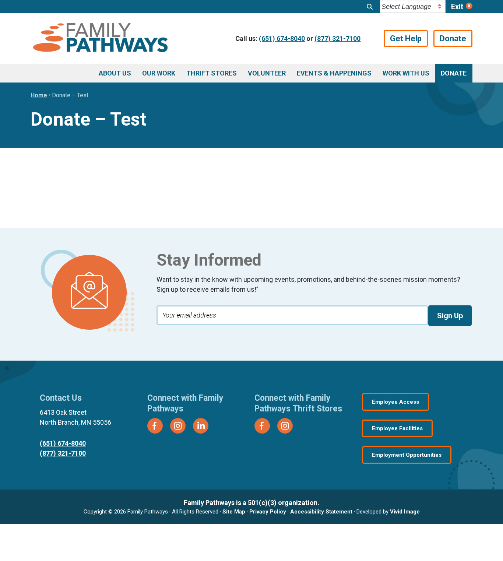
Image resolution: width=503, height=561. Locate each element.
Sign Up (450, 315)
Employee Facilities (397, 428)
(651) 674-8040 (282, 38)
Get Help (406, 38)
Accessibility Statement (321, 511)
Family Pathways (100, 38)
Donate (453, 38)
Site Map (233, 511)
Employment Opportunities (407, 455)
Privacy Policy (267, 511)
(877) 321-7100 (337, 38)
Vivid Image (405, 511)
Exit (457, 6)
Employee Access (395, 402)
